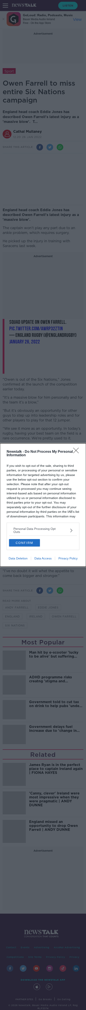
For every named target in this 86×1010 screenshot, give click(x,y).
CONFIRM (24, 543)
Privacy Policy (68, 558)
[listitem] (43, 530)
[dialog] (43, 505)
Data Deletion (18, 558)
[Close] (77, 452)
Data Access (43, 558)
